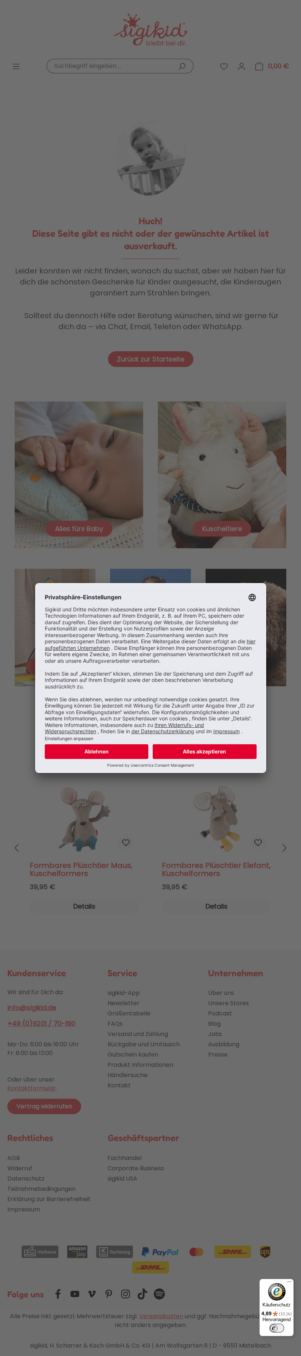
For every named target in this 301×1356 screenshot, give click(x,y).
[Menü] (289, 1283)
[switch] (276, 1328)
